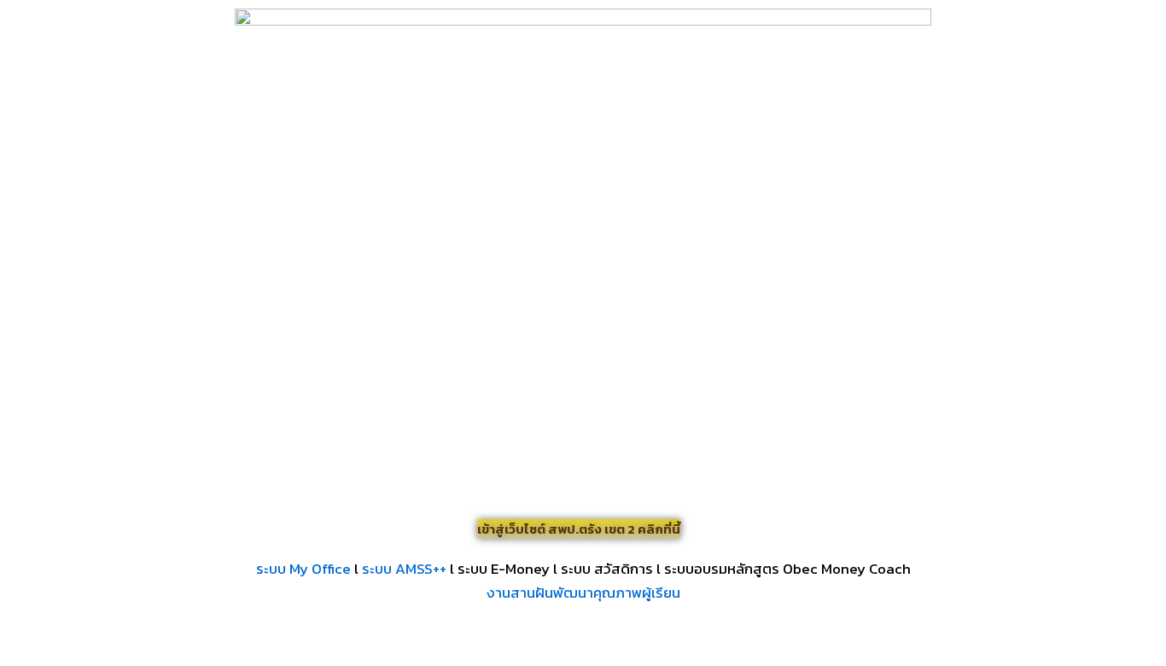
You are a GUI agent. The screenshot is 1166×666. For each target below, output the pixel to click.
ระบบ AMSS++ (404, 569)
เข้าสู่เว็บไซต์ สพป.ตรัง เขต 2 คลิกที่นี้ (578, 529)
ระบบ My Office (303, 569)
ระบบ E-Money (504, 569)
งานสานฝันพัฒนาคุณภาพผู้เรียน (583, 592)
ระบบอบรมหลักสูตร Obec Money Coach (787, 569)
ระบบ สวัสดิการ (607, 569)
